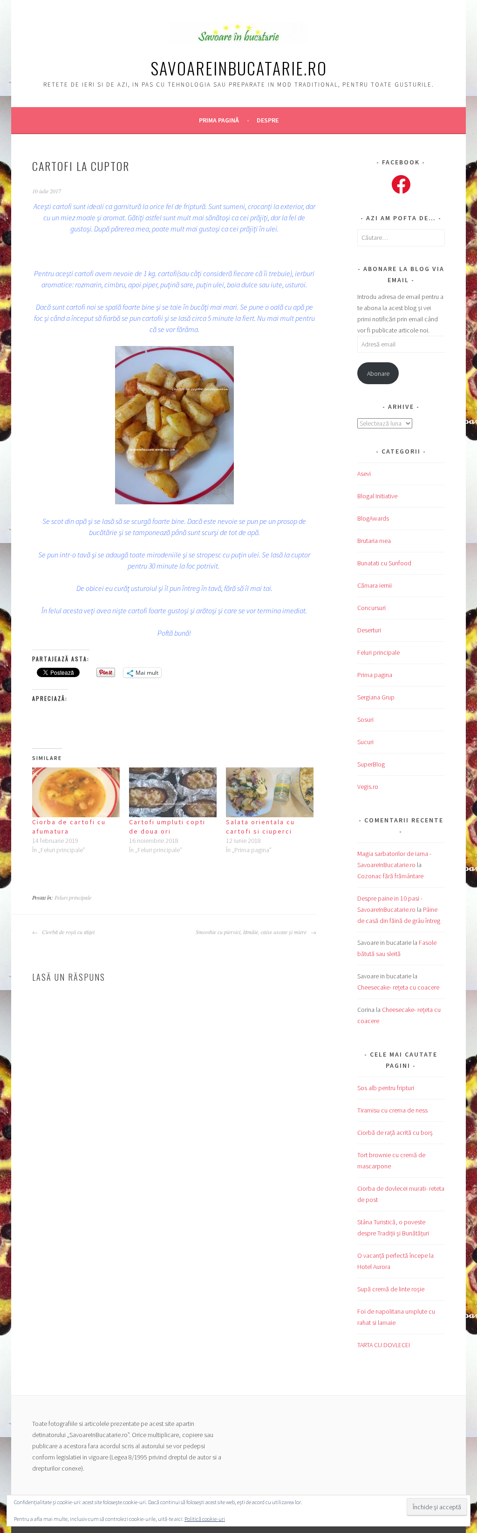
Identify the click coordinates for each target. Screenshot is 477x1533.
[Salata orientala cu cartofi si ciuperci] (269, 792)
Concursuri (371, 608)
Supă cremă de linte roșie (390, 1289)
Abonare (378, 373)
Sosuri (365, 719)
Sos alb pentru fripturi (385, 1088)
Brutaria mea (374, 540)
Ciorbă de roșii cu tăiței (67, 932)
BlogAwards (373, 518)
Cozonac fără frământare (390, 876)
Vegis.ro (367, 786)
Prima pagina (374, 675)
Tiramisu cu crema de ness (392, 1110)
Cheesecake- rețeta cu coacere (398, 987)
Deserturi (369, 630)
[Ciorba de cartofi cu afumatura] (76, 792)
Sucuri (365, 742)
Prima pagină (219, 120)
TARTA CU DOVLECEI (383, 1345)
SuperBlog (371, 764)
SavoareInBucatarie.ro (238, 67)
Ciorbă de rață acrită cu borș (395, 1132)
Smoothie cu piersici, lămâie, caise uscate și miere (252, 932)
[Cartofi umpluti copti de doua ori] (173, 792)
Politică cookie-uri (204, 1518)
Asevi (364, 473)
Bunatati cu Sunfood (384, 563)
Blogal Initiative (377, 496)
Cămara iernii (374, 585)
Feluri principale (73, 897)
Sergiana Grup (376, 697)
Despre (268, 120)
